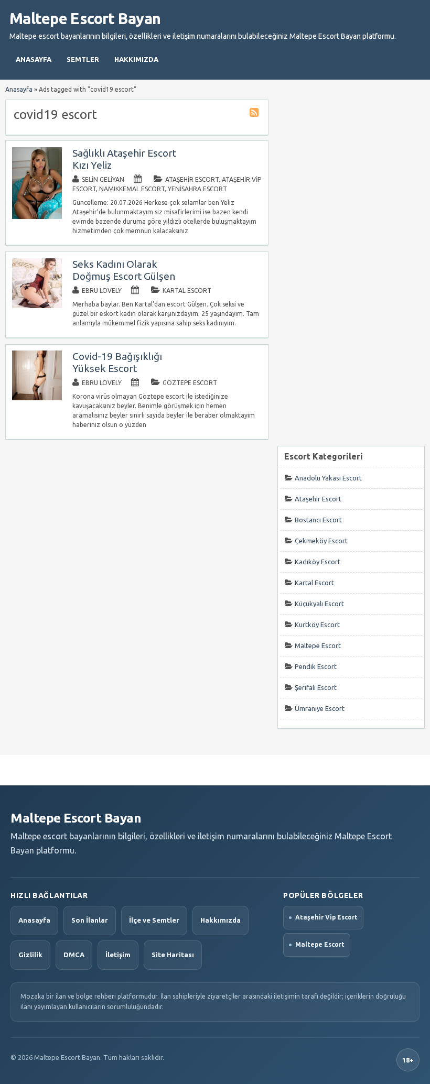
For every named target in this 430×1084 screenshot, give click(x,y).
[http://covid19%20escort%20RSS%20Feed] (255, 114)
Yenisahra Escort (197, 188)
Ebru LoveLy (102, 290)
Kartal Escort (187, 290)
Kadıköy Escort (317, 561)
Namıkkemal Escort (132, 188)
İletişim (118, 954)
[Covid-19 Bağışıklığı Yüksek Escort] (37, 398)
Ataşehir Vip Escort (326, 917)
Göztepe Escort (190, 382)
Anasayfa (33, 59)
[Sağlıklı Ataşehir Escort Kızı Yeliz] (37, 216)
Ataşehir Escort (192, 179)
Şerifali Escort (316, 687)
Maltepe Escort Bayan (84, 18)
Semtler (83, 59)
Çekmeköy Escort (321, 540)
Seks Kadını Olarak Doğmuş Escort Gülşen (123, 270)
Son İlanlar (89, 920)
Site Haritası (173, 954)
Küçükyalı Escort (319, 603)
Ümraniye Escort (320, 708)
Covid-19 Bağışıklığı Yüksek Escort (117, 362)
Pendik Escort (316, 666)
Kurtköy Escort (317, 624)
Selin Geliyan (103, 179)
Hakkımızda (136, 59)
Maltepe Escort (318, 645)
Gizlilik (30, 954)
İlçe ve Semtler (154, 920)
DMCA (73, 954)
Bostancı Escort (318, 519)
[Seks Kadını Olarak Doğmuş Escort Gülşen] (37, 305)
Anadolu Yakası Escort (328, 477)
